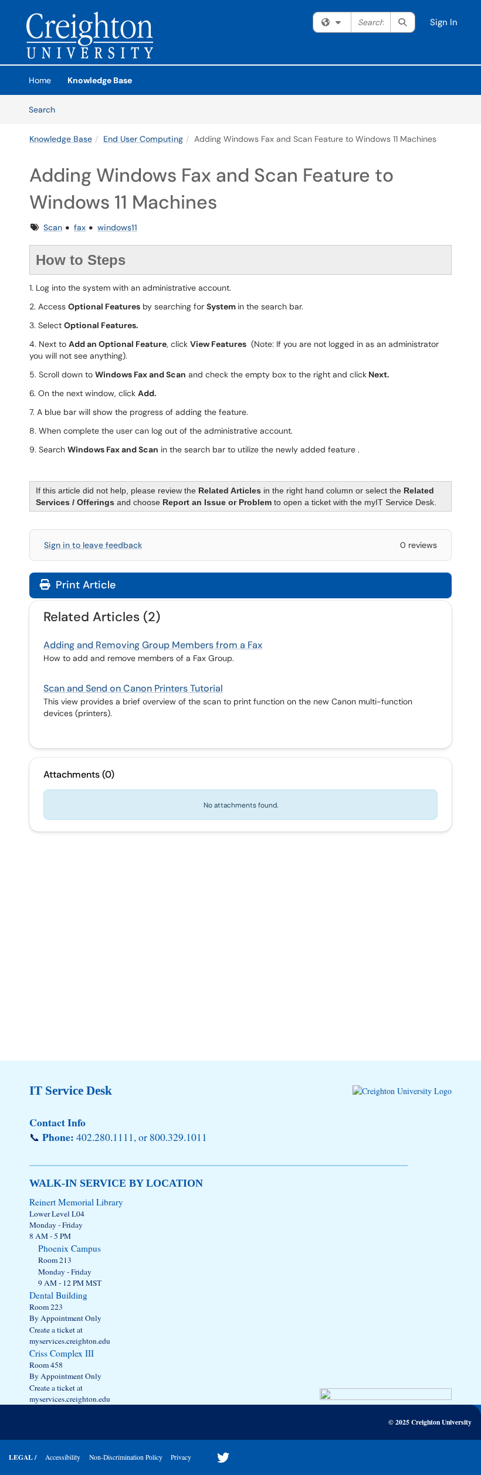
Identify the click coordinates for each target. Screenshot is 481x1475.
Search (46, 109)
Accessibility (62, 1457)
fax (80, 227)
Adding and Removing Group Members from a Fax (152, 645)
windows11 (117, 227)
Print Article (84, 585)
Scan (52, 227)
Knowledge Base (99, 80)
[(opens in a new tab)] (89, 35)
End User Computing (143, 139)
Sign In (444, 22)
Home (40, 80)
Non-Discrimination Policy (125, 1457)
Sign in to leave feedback (93, 545)
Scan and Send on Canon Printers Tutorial (133, 688)
